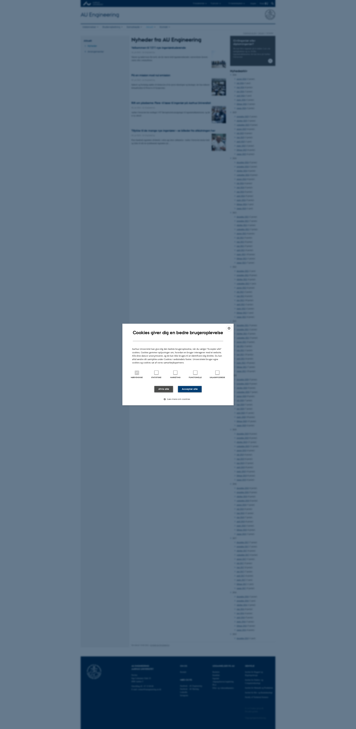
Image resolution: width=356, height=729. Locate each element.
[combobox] (229, 328)
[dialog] (178, 364)
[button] (178, 399)
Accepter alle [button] (190, 389)
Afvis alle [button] (163, 389)
